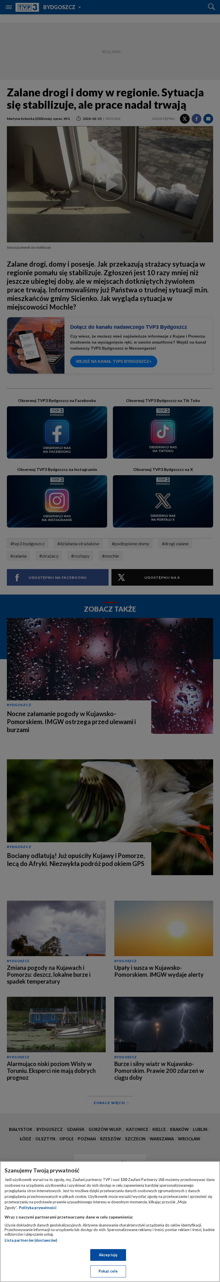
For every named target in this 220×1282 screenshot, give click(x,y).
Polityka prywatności (37, 1207)
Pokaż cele (108, 1271)
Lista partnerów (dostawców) (31, 1240)
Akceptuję (108, 1255)
